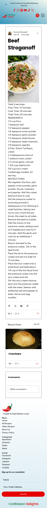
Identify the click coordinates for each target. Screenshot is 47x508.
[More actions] (37, 33)
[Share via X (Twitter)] (15, 306)
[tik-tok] (29, 10)
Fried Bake (15, 353)
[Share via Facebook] (9, 306)
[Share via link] (27, 306)
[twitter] (32, 10)
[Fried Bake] (23, 339)
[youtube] (25, 10)
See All (36, 324)
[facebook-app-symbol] (14, 10)
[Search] (37, 15)
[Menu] (43, 15)
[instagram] (18, 10)
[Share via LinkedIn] (21, 306)
